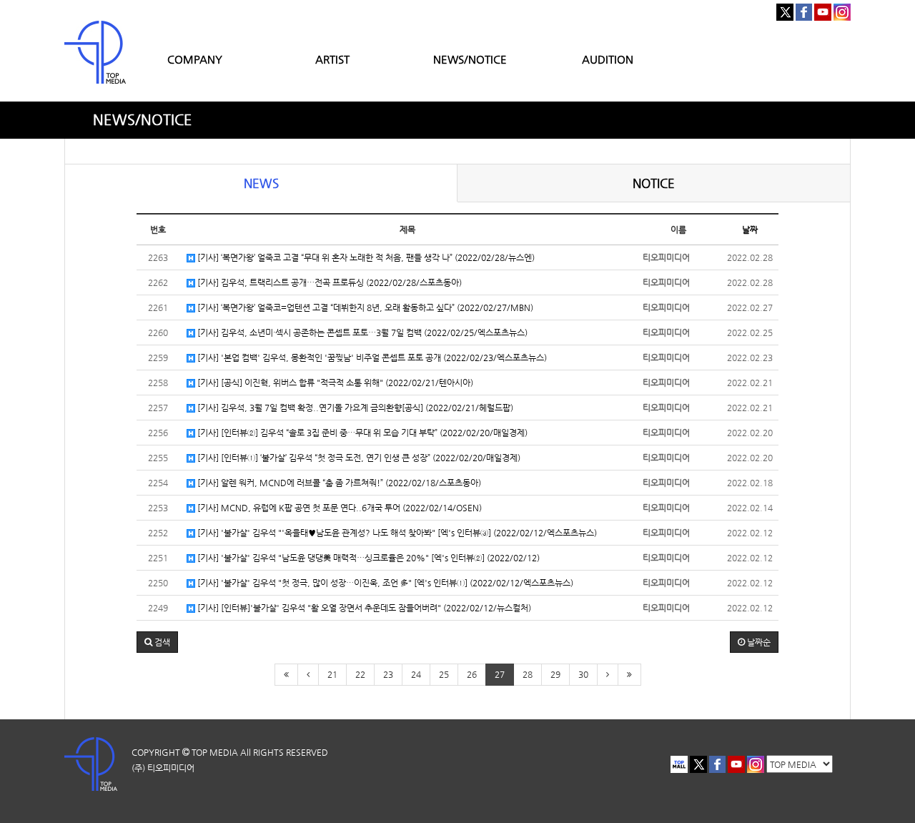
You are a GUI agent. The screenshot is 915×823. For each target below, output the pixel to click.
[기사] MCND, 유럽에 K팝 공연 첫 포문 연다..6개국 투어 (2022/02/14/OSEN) (338, 508)
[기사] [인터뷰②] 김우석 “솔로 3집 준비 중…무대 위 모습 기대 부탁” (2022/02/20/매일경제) (361, 433)
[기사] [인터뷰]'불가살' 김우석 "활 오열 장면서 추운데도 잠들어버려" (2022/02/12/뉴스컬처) (363, 608)
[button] (157, 642)
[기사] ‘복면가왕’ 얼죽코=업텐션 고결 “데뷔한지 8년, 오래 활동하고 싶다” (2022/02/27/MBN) (364, 307)
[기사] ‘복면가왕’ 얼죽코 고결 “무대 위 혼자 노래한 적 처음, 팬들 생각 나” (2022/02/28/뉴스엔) (365, 257)
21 (332, 674)
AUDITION (607, 59)
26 (472, 674)
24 (416, 674)
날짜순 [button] (758, 642)
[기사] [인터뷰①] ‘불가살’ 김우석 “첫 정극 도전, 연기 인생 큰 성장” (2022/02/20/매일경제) (357, 458)
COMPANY (194, 59)
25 (444, 674)
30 (583, 674)
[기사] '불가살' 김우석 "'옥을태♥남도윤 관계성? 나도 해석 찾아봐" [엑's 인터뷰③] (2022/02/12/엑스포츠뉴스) (396, 533)
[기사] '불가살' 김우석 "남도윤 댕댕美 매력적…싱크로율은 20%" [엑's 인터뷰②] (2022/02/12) (367, 558)
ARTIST (332, 59)
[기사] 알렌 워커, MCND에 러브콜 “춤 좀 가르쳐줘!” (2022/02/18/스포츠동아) (338, 483)
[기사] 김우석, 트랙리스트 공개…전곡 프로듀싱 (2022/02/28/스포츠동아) (328, 282)
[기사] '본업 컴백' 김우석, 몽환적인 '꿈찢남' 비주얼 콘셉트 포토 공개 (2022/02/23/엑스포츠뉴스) (371, 358)
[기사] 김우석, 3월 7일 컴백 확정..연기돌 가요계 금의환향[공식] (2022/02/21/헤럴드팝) (354, 408)
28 (528, 674)
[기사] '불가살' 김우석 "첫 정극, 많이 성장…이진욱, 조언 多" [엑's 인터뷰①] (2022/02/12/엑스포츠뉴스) (384, 583)
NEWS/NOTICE (470, 59)
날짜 (750, 230)
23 (388, 674)
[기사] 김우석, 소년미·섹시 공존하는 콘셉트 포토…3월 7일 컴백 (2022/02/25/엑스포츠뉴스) (361, 332)
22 (360, 674)
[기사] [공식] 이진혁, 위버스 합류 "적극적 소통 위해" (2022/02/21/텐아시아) (334, 383)
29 (555, 674)
